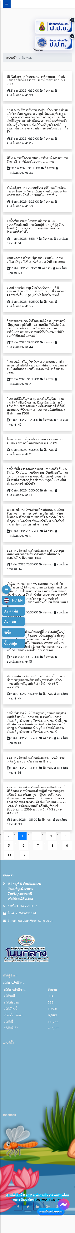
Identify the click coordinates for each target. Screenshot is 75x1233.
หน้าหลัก (11, 58)
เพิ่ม (11, 611)
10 (9, 855)
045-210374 (27, 913)
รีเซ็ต (7, 632)
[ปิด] (72, 19)
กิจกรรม (49, 90)
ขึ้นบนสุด (10, 643)
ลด (10, 621)
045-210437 (28, 906)
